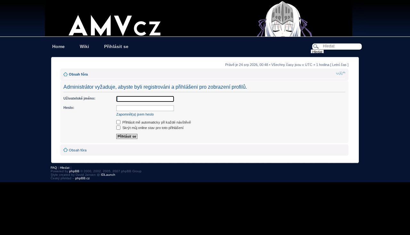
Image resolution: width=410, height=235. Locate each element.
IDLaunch (108, 174)
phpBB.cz (82, 178)
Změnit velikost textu (340, 73)
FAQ (54, 167)
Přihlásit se (116, 46)
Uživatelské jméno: (79, 98)
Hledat (65, 167)
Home (58, 46)
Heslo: (68, 107)
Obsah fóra (78, 74)
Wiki (84, 46)
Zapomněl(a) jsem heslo (135, 114)
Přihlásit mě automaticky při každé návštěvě (156, 122)
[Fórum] (205, 18)
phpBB (74, 171)
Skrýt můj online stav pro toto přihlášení (152, 128)
